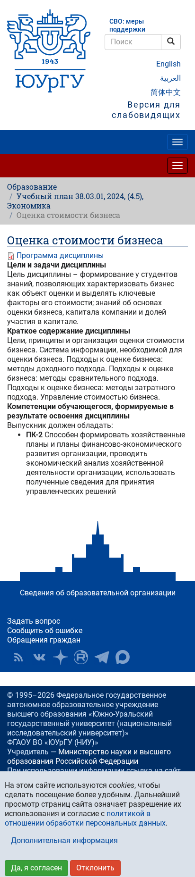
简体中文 (166, 92)
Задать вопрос (33, 621)
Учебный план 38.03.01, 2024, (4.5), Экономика (75, 200)
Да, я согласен (36, 867)
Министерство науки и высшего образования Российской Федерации (89, 756)
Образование (32, 187)
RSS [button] (18, 657)
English (168, 63)
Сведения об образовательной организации (98, 592)
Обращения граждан (43, 639)
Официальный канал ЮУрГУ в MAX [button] (122, 657)
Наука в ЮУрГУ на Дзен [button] (60, 657)
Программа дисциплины (60, 255)
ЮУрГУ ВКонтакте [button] (39, 657)
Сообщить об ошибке (44, 630)
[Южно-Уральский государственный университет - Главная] (49, 50)
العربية (170, 78)
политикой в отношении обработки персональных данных (85, 818)
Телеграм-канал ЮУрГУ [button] (101, 657)
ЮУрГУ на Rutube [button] (81, 657)
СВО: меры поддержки (127, 25)
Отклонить (95, 867)
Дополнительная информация (64, 840)
